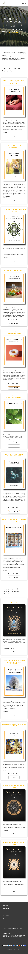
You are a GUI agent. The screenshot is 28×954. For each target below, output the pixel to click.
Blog (3, 918)
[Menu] (25, 3)
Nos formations (6, 915)
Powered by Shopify (17, 949)
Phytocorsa (12, 949)
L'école (4, 912)
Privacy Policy (19, 928)
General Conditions (12, 928)
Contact (4, 921)
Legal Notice (5, 928)
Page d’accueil (6, 908)
